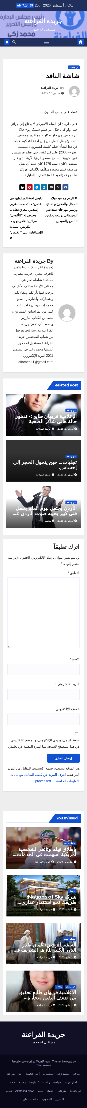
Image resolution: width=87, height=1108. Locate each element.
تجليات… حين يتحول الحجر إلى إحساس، (45, 464)
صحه (12, 1082)
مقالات (59, 986)
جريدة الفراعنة (43, 21)
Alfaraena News (24, 1090)
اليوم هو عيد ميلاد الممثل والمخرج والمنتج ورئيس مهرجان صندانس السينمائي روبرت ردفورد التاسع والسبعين (61, 209)
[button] (14, 42)
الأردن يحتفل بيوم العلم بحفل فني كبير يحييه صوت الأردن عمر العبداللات (44, 513)
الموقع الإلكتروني (68, 709)
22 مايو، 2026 (64, 861)
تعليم (41, 1090)
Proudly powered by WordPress (31, 1061)
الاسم (75, 659)
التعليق (74, 573)
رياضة (46, 1082)
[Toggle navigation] (46, 42)
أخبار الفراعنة (15, 1073)
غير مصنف (70, 986)
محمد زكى (45, 520)
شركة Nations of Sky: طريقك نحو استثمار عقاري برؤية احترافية (48, 902)
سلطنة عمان (69, 843)
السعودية (46, 1099)
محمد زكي (63, 1073)
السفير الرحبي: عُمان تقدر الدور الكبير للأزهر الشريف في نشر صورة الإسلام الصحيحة (44, 950)
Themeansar (44, 1065)
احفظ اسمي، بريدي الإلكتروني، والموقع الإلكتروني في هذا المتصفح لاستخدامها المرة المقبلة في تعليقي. (43, 743)
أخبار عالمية (33, 1073)
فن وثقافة (73, 67)
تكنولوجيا (34, 1082)
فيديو (9, 1090)
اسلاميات (48, 1073)
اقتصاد (72, 891)
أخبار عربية (70, 1082)
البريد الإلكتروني (67, 684)
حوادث (57, 1082)
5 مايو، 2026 (65, 957)
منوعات (62, 1090)
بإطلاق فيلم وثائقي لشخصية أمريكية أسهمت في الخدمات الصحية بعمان (46, 854)
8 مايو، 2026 (65, 909)
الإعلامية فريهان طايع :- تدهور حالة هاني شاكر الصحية (46, 418)
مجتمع (22, 1082)
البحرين (59, 1099)
